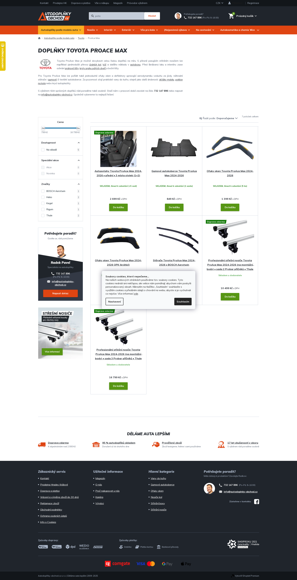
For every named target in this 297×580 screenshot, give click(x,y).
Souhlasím (183, 301)
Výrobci (99, 503)
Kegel (62, 203)
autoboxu (135, 64)
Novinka (62, 173)
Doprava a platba (80, 3)
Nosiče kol (156, 497)
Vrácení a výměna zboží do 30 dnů (59, 497)
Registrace (253, 3)
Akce (62, 167)
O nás (98, 484)
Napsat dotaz (60, 293)
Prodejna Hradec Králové (54, 484)
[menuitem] (61, 30)
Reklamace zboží (49, 503)
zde (136, 293)
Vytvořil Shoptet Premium (247, 576)
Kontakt (44, 3)
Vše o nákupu (102, 3)
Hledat (152, 15)
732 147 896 (195, 17)
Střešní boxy (158, 503)
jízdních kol (95, 64)
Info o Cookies (48, 522)
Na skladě (62, 149)
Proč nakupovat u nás (107, 490)
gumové (52, 79)
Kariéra (99, 497)
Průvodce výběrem (137, 3)
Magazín (118, 3)
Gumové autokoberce (162, 484)
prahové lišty (72, 68)
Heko (62, 197)
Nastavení (114, 301)
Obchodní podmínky (51, 509)
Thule (62, 215)
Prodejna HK (60, 3)
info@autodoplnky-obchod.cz (56, 94)
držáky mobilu (166, 79)
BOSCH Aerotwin (62, 191)
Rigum (62, 209)
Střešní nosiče (159, 509)
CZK (218, 3)
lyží (104, 64)
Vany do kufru (158, 478)
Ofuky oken (157, 490)
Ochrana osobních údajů (53, 515)
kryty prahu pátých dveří (93, 68)
